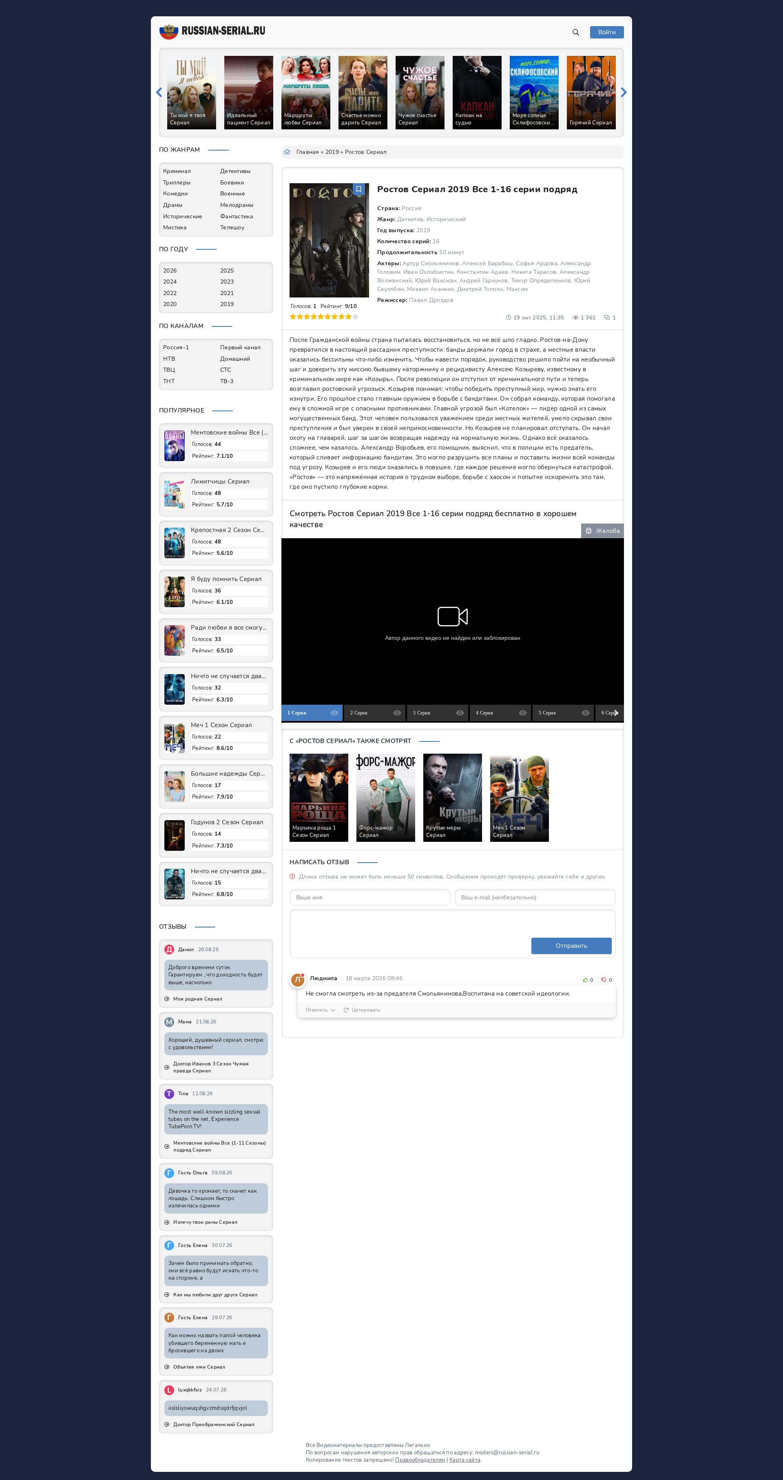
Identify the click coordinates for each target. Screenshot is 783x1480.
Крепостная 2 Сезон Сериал (229, 530)
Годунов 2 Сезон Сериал (227, 822)
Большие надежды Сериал (229, 774)
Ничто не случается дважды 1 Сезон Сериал (229, 871)
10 (355, 316)
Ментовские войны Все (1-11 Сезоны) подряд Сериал (229, 432)
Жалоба (608, 531)
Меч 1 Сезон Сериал (221, 725)
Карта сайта (464, 1460)
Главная (307, 152)
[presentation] (159, 92)
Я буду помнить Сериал (226, 579)
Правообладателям (420, 1460)
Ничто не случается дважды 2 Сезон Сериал (229, 676)
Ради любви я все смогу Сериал (229, 628)
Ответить (316, 1010)
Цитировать (366, 1010)
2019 (332, 152)
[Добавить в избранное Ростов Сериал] (359, 189)
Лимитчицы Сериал (220, 481)
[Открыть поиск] (576, 32)
